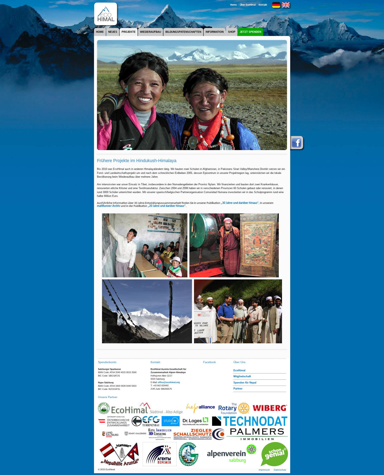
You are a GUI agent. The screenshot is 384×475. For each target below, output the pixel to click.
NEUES (112, 31)
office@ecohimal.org (169, 382)
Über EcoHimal (248, 5)
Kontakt (263, 5)
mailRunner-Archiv (108, 206)
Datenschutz (280, 470)
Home (233, 5)
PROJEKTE (129, 31)
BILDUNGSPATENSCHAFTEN (183, 31)
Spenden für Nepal (244, 382)
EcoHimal (239, 370)
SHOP (231, 31)
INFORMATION (215, 31)
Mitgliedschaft (242, 376)
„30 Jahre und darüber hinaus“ (240, 203)
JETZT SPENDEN (250, 31)
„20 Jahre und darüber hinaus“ (167, 206)
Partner (237, 388)
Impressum (264, 470)
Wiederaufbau (150, 31)
